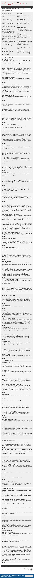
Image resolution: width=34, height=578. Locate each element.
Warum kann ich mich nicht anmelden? (7, 17)
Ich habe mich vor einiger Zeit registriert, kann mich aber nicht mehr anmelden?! (9, 18)
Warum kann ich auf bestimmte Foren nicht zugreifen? (9, 40)
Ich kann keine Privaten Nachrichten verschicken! (24, 22)
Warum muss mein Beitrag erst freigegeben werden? (9, 45)
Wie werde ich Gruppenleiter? (21, 17)
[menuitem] (8, 7)
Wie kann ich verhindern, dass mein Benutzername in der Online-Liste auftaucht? (9, 24)
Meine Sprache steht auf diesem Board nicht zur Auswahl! (8, 28)
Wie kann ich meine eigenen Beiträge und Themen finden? (24, 38)
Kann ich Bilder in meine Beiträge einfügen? (8, 50)
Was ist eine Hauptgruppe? (21, 19)
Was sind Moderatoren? (20, 14)
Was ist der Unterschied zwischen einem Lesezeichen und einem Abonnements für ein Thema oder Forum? (24, 41)
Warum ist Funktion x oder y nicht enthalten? (23, 51)
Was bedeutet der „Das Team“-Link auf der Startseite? (24, 20)
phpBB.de (3, 161)
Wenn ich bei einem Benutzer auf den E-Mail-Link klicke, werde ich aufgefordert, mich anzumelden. (8, 32)
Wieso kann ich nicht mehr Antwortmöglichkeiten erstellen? (8, 39)
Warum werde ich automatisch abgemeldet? (8, 20)
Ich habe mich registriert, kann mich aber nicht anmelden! (8, 16)
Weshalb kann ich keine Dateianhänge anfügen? (8, 41)
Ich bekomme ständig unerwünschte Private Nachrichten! (23, 24)
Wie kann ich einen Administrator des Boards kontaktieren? (23, 54)
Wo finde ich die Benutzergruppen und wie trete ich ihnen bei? (24, 16)
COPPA (19, 85)
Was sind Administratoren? (21, 13)
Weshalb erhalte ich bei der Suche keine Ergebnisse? (24, 35)
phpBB (23, 568)
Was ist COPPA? (4, 14)
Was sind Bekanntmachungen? (6, 52)
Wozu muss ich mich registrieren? (6, 13)
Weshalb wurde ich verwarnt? (6, 42)
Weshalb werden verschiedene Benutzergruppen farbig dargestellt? (24, 18)
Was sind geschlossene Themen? (6, 53)
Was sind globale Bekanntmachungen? (7, 51)
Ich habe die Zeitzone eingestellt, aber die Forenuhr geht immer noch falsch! (8, 27)
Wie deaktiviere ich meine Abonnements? (23, 44)
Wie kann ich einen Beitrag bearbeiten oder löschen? (9, 36)
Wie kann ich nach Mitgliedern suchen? (22, 36)
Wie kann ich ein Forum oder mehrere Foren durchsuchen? (23, 34)
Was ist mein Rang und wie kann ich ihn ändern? (8, 31)
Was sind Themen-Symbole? (6, 54)
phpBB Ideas (16, 540)
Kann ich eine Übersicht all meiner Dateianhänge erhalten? (24, 48)
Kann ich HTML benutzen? (5, 49)
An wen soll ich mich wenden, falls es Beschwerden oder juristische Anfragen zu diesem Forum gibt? (24, 53)
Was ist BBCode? (4, 48)
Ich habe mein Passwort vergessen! (6, 19)
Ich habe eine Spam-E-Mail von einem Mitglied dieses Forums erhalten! (24, 25)
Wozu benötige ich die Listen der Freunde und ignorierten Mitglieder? (23, 28)
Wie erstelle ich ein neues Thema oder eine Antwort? (9, 35)
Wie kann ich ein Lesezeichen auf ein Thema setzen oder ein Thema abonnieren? (24, 42)
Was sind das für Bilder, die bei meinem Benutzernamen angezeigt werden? (7, 29)
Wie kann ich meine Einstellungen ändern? (7, 23)
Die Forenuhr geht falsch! (5, 25)
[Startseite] (6, 3)
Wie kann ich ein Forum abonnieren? (22, 43)
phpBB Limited (22, 533)
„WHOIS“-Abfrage (7, 548)
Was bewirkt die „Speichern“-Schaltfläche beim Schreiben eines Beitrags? (8, 44)
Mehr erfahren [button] (9, 576)
